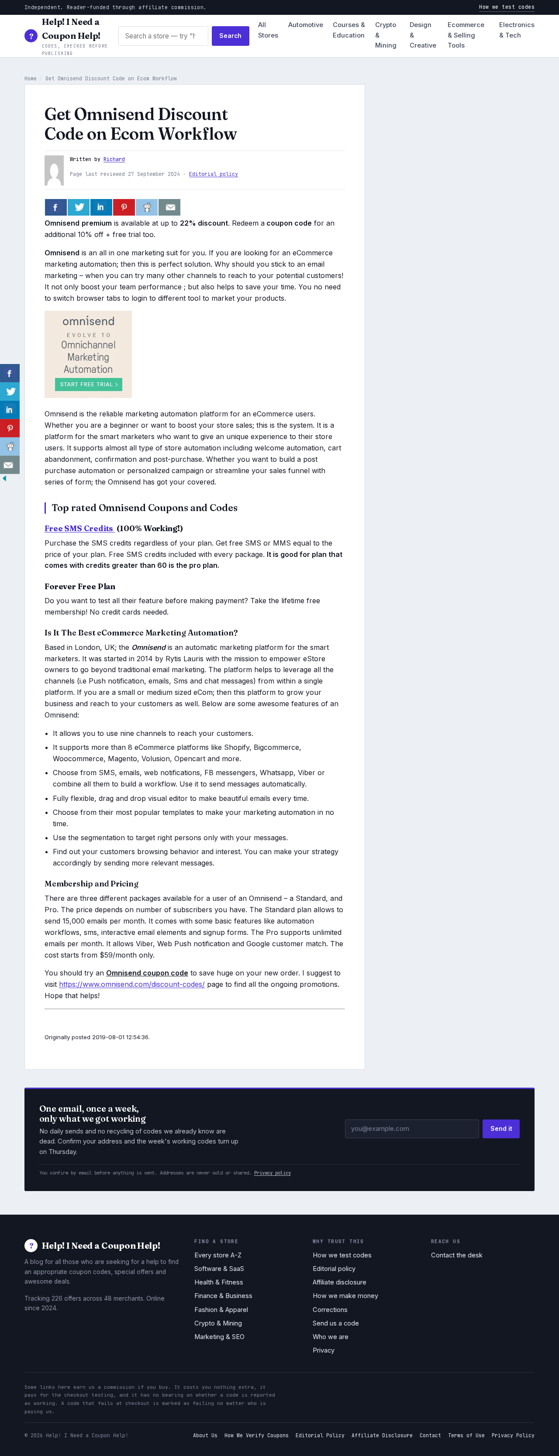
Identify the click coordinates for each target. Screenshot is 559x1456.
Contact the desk (457, 1255)
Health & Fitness (218, 1282)
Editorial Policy (320, 1435)
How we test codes (507, 6)
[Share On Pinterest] (124, 207)
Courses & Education (349, 30)
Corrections (330, 1310)
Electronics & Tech (517, 30)
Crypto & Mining (386, 35)
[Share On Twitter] (79, 207)
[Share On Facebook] (56, 207)
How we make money (345, 1296)
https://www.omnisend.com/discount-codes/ (132, 984)
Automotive (305, 25)
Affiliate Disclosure (382, 1435)
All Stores (268, 30)
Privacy (324, 1350)
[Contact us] (169, 207)
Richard (114, 159)
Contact (430, 1435)
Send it (501, 1128)
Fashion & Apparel (221, 1310)
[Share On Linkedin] (101, 207)
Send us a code (336, 1323)
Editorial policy (213, 174)
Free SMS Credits (80, 528)
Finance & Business (223, 1296)
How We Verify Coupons (256, 1435)
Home (30, 78)
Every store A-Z (218, 1255)
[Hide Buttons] (4, 480)
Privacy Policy (513, 1435)
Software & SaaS (219, 1269)
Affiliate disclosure (339, 1282)
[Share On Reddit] (147, 207)
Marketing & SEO (219, 1337)
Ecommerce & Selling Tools (466, 35)
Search (230, 35)
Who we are (331, 1337)
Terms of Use (466, 1435)
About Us (205, 1435)
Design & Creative (423, 35)
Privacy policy (272, 1173)
